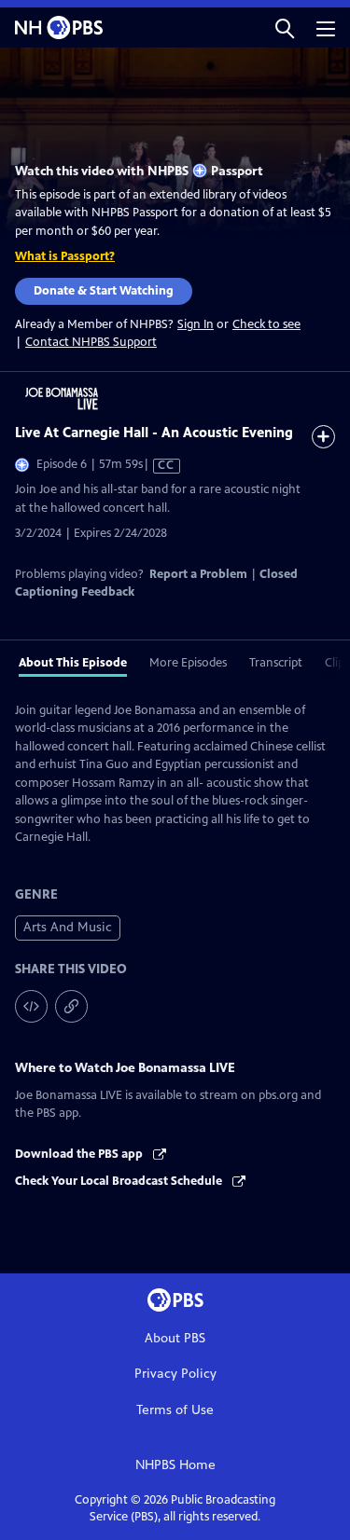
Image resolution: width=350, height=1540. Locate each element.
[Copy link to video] (71, 1006)
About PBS (175, 1338)
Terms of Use (175, 1410)
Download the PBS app (80, 1154)
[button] (284, 27)
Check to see (266, 324)
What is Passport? (65, 256)
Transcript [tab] (275, 662)
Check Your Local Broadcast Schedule (120, 1181)
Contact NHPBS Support (91, 342)
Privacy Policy (175, 1374)
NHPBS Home (175, 1465)
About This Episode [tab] (73, 662)
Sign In (195, 325)
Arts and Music (67, 927)
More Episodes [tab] (188, 662)
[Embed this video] (31, 1006)
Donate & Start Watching (104, 290)
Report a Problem (198, 574)
